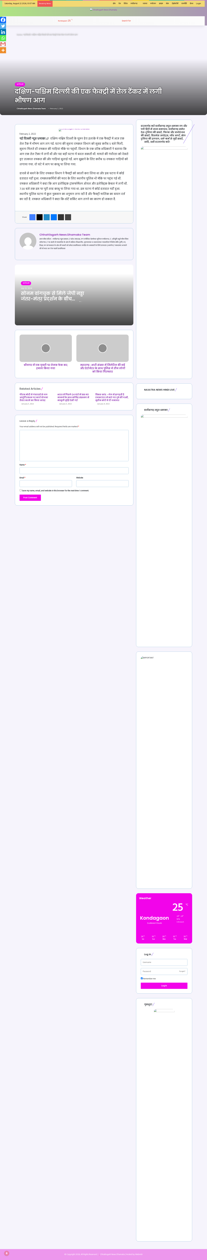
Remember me (149, 978)
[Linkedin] (3, 32)
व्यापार (145, 3)
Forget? (182, 971)
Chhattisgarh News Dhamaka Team (31, 108)
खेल (167, 3)
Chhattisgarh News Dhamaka (112, 1254)
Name (23, 465)
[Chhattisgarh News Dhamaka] (103, 10)
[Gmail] (3, 44)
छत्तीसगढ (134, 3)
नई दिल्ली (27, 34)
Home (19, 34)
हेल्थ (191, 3)
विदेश (126, 3)
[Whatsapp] (3, 38)
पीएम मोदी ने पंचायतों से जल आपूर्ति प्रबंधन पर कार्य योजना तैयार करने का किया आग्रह (34, 397)
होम (114, 3)
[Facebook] (3, 20)
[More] (3, 50)
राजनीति (184, 3)
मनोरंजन (153, 3)
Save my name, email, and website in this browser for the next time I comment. (55, 490)
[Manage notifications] (6, 1253)
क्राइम (161, 3)
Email (22, 477)
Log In (164, 986)
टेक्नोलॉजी (175, 3)
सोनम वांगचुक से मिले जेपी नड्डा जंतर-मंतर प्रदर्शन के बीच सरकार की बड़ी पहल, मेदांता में (52, 299)
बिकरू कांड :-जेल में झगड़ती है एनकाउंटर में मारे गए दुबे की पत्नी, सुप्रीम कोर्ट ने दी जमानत (112, 397)
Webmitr (139, 1254)
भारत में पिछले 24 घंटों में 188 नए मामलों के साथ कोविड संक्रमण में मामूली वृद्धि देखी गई (73, 397)
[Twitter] (3, 26)
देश (120, 3)
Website (79, 477)
